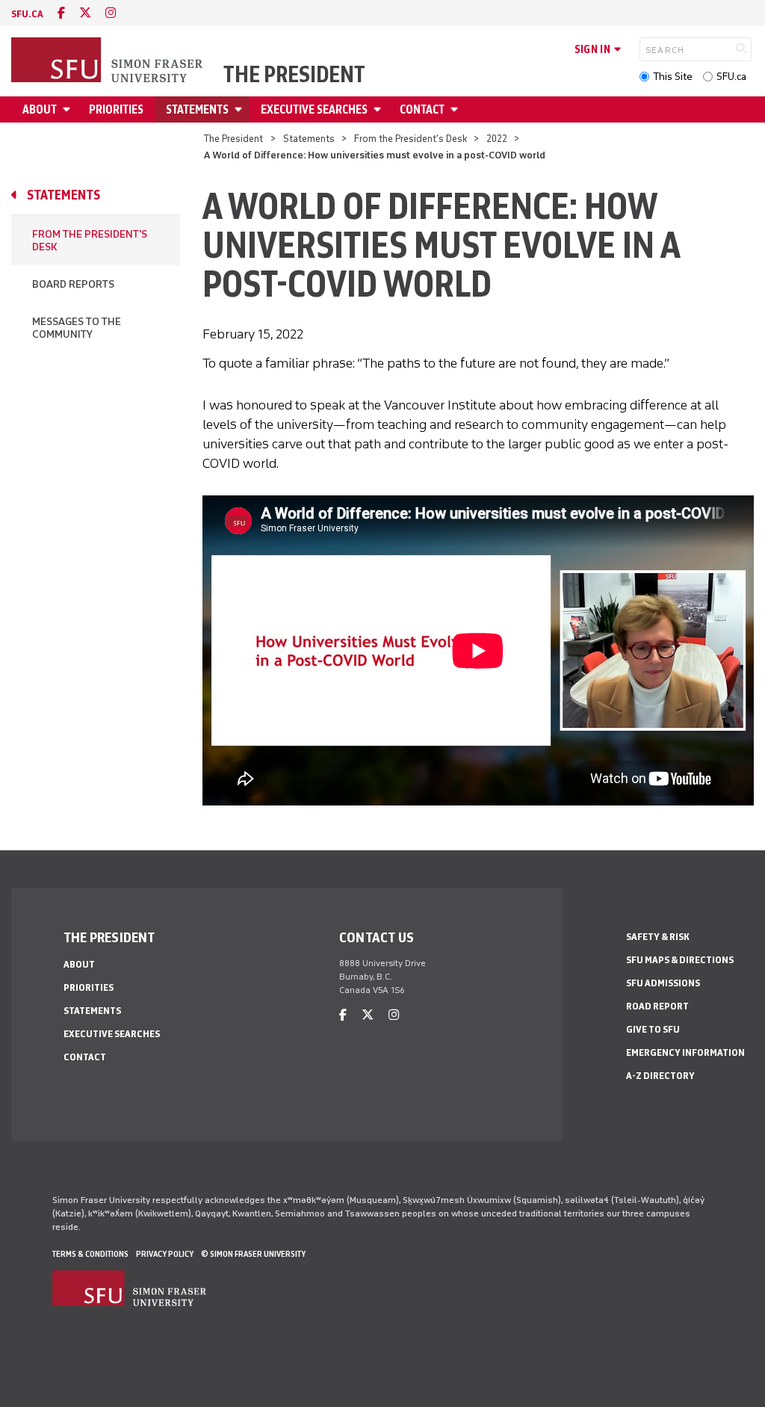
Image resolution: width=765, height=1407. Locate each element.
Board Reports (73, 284)
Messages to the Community (76, 328)
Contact (422, 109)
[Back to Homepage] (108, 61)
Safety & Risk (658, 936)
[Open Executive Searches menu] (379, 109)
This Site (673, 76)
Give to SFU (653, 1029)
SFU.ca (731, 76)
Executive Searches (314, 109)
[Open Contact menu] (456, 109)
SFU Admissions (663, 983)
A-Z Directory (660, 1075)
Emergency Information (685, 1052)
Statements (197, 109)
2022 (496, 138)
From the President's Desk (410, 138)
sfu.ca (27, 13)
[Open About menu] (69, 109)
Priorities (116, 109)
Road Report (657, 1006)
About (39, 109)
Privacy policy (164, 1254)
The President (294, 74)
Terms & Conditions (90, 1254)
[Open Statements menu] (241, 109)
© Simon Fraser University (253, 1254)
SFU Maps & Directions (680, 959)
